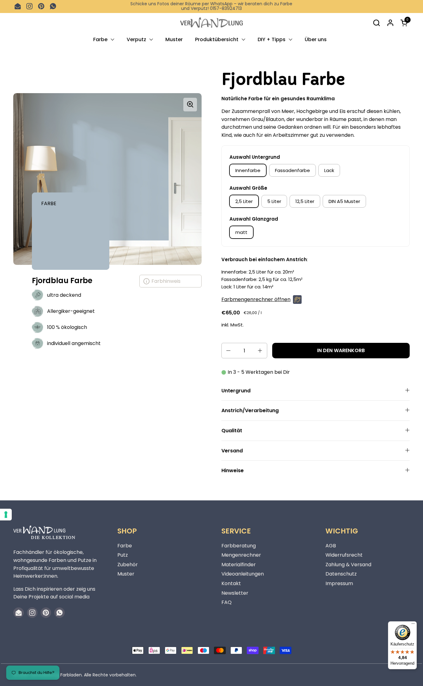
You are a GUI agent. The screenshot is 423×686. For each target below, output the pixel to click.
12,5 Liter (304, 201)
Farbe (124, 545)
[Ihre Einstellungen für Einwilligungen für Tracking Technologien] (6, 514)
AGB (330, 545)
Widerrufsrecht (344, 555)
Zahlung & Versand (348, 564)
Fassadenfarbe (292, 170)
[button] (376, 23)
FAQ (226, 602)
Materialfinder (238, 564)
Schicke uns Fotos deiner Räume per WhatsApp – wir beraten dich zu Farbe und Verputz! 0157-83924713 (211, 6)
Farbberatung (238, 545)
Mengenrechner (241, 555)
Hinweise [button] (232, 470)
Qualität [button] (231, 430)
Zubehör (127, 564)
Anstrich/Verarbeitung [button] (250, 410)
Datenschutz (341, 573)
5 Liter (274, 201)
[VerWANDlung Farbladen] (211, 23)
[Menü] (413, 625)
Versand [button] (232, 450)
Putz (122, 555)
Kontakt (231, 583)
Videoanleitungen (242, 573)
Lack (329, 170)
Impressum (339, 583)
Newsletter (234, 593)
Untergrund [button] (236, 390)
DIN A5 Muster (344, 201)
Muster (125, 573)
